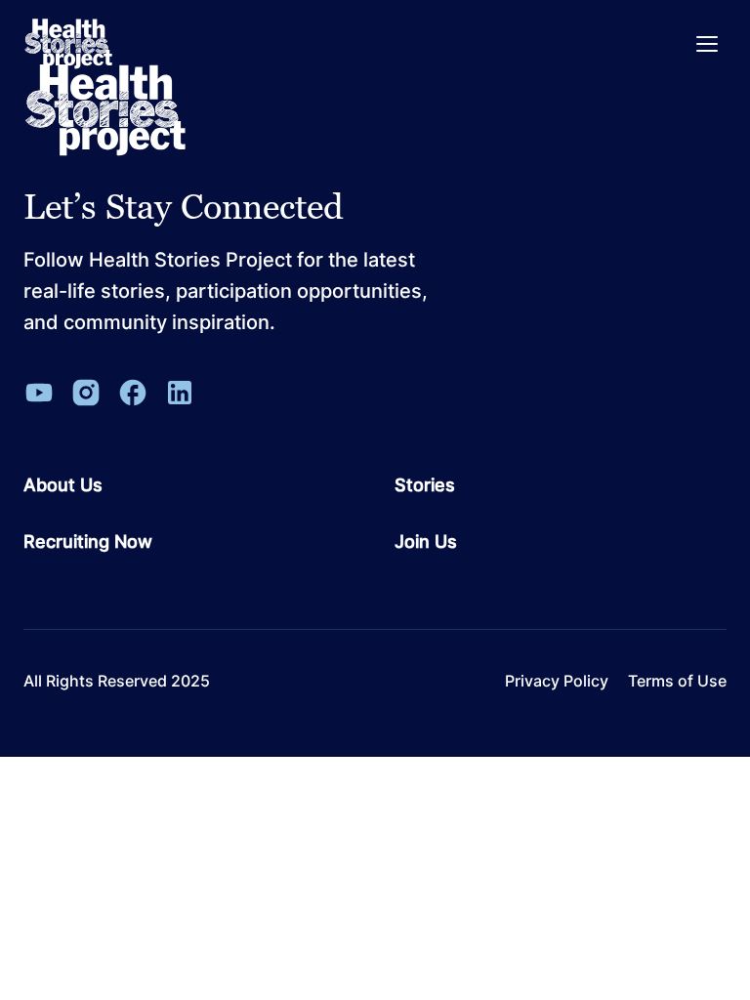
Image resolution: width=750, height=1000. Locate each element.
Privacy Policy (556, 681)
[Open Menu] (707, 43)
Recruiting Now (87, 542)
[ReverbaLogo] (68, 44)
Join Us (426, 542)
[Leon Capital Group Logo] (105, 110)
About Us (63, 485)
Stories (425, 485)
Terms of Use (677, 681)
